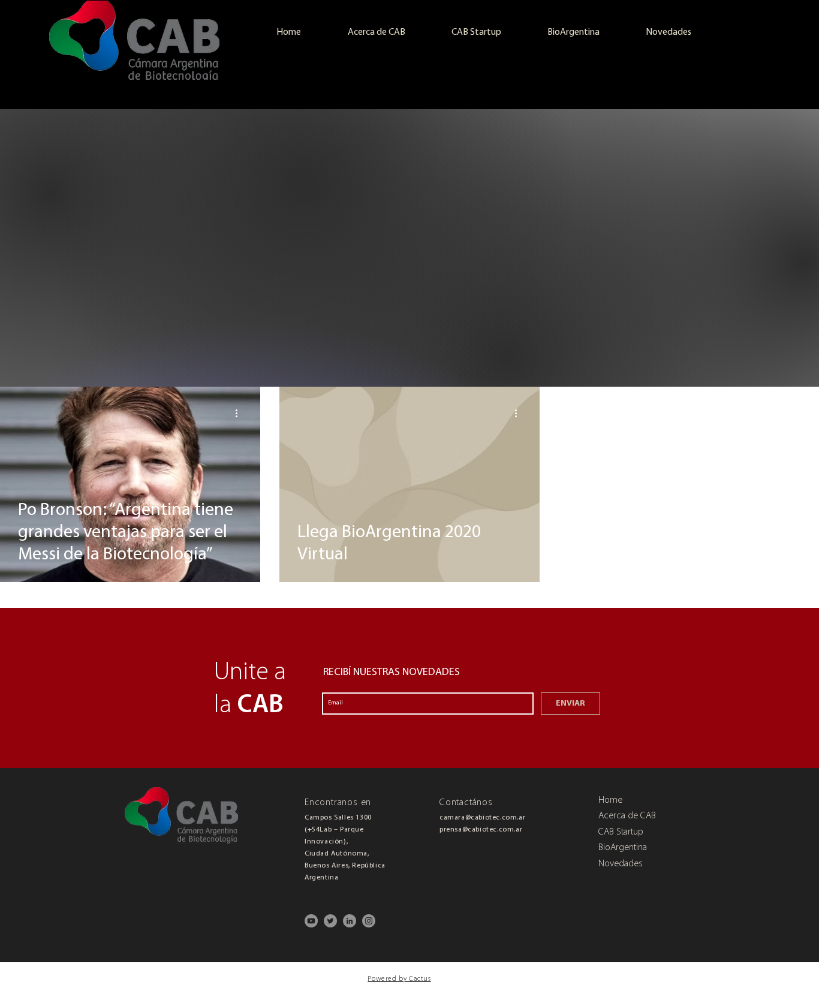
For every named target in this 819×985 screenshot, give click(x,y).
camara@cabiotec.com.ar (482, 817)
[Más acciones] (240, 413)
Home (610, 801)
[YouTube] (311, 920)
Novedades (620, 864)
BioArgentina (622, 848)
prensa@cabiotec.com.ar (480, 829)
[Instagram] (368, 920)
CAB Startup (620, 833)
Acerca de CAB (627, 816)
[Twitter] (330, 920)
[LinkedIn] (349, 920)
